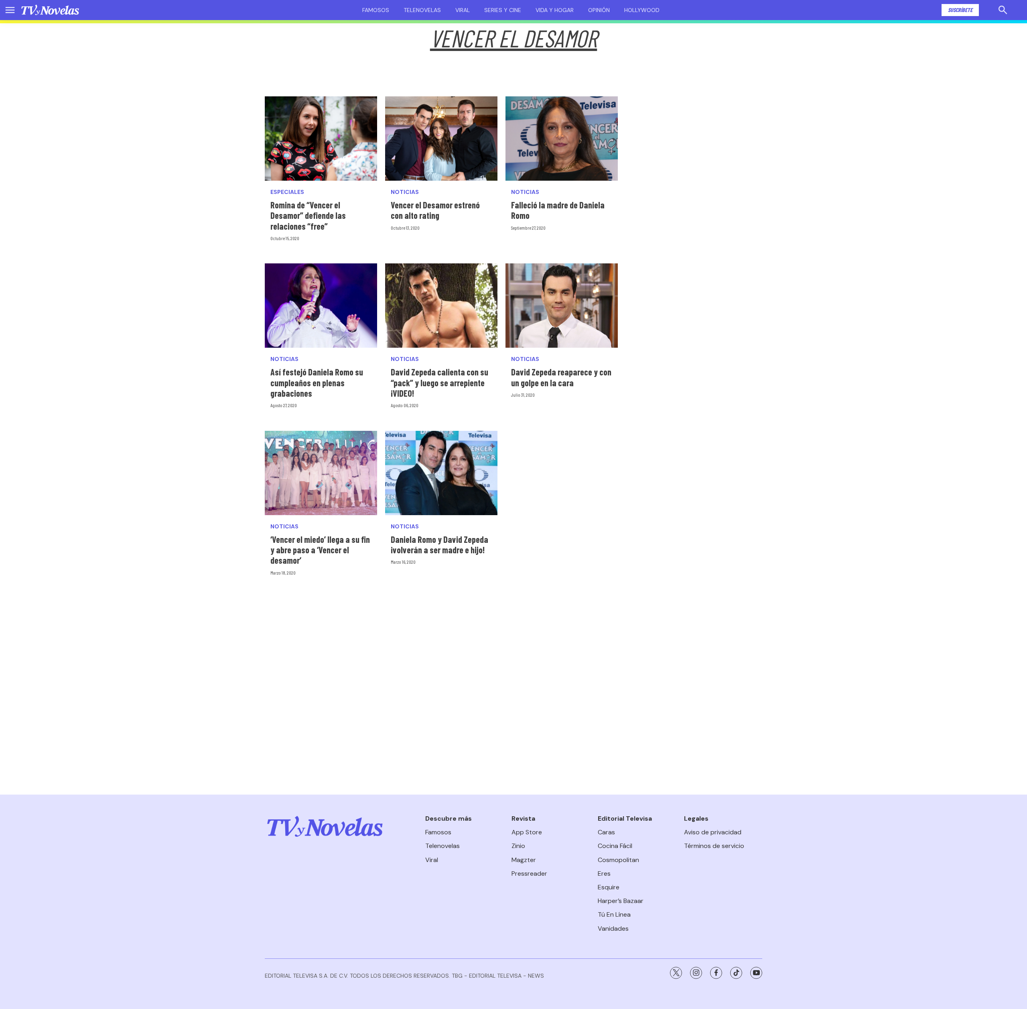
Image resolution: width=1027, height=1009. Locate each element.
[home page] (50, 10)
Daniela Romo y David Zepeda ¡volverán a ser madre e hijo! (439, 544)
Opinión (599, 10)
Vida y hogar (555, 10)
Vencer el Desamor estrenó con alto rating (435, 210)
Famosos (375, 10)
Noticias (405, 192)
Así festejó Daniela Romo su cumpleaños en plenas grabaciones (316, 382)
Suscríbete (960, 9)
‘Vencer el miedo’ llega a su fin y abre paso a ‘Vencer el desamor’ (320, 550)
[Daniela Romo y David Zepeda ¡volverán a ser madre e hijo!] (441, 473)
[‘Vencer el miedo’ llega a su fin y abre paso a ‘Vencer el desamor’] (321, 473)
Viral (462, 10)
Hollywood (642, 10)
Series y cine (502, 10)
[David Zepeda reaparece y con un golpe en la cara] (561, 305)
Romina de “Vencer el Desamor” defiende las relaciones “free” (308, 215)
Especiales (287, 192)
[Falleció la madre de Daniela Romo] (561, 138)
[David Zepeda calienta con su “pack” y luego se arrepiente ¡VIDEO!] (441, 305)
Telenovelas (422, 10)
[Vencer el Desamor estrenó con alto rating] (441, 138)
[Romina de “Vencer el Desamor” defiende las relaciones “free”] (321, 138)
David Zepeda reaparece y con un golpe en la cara (561, 377)
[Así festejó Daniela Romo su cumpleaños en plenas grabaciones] (321, 305)
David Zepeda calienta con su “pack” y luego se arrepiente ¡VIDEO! (439, 382)
